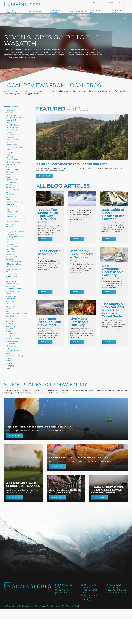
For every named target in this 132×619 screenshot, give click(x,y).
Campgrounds (12, 140)
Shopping (10, 301)
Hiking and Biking (63, 585)
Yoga (8, 368)
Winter (8, 361)
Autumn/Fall (11, 120)
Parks (8, 271)
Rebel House (11, 281)
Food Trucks (12, 180)
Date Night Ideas (14, 162)
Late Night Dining (13, 234)
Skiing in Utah (62, 590)
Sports (8, 319)
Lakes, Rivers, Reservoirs (15, 232)
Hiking (8, 209)
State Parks (10, 321)
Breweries (10, 137)
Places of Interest (55, 12)
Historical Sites (11, 217)
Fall (8, 122)
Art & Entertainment (14, 117)
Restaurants (77, 11)
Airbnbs (9, 112)
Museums (11, 165)
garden (9, 185)
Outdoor (9, 259)
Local (8, 242)
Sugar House (11, 326)
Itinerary (9, 227)
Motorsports (11, 252)
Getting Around (12, 189)
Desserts (9, 152)
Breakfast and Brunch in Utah (47, 606)
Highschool (11, 346)
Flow (8, 175)
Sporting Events (12, 316)
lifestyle (9, 239)
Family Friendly (12, 170)
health (8, 199)
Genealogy (10, 187)
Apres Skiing (11, 115)
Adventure (10, 110)
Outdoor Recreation (11, 12)
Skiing (8, 311)
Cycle (8, 150)
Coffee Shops (11, 145)
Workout (9, 363)
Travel (8, 336)
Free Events (11, 182)
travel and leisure (13, 338)
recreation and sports (14, 289)
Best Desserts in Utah (70, 606)
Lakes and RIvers (89, 595)
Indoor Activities (12, 224)
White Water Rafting (14, 356)
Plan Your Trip (117, 12)
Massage (10, 204)
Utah (8, 348)
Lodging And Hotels (95, 12)
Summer (9, 329)
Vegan (8, 353)
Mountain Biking (14, 264)
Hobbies (10, 194)
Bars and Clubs (12, 127)
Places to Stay (11, 276)
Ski (7, 304)
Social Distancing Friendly (16, 314)
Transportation (12, 333)
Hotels (8, 219)
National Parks (12, 257)
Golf (7, 192)
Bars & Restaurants (13, 125)
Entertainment (36, 11)
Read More (44, 176)
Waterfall (11, 214)
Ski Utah (9, 309)
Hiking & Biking (12, 212)
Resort (8, 294)
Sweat (8, 331)
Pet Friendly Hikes (14, 157)
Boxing (8, 132)
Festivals (9, 172)
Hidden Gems (11, 207)
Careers (9, 142)
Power (8, 279)
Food (8, 177)
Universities (10, 343)
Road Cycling (12, 266)
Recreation (10, 286)
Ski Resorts (10, 306)
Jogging (10, 366)
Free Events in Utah (116, 590)
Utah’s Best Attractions (15, 351)
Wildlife (9, 358)
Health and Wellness (14, 202)
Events (8, 167)
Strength (9, 324)
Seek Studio (11, 299)
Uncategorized (12, 341)
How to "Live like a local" (15, 222)
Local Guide (10, 244)
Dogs (8, 155)
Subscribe (109, 2)
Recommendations (13, 284)
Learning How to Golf (14, 237)
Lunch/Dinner (11, 249)
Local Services (11, 247)
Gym (8, 197)
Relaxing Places (12, 291)
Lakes (8, 229)
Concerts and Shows (14, 147)
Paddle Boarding (13, 269)
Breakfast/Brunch (13, 135)
